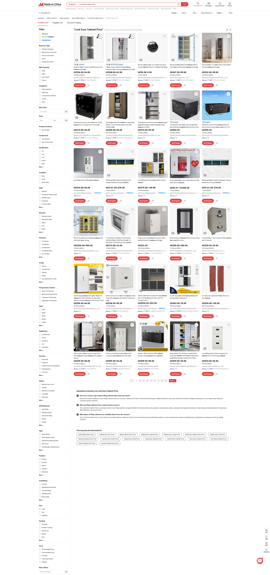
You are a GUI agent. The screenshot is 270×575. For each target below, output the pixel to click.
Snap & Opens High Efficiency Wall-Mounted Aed (184, 181)
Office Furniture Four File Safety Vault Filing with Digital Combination (120, 298)
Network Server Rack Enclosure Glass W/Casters (185, 239)
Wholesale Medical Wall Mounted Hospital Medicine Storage (118, 181)
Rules (230, 13)
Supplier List (58, 22)
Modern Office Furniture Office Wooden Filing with (150, 354)
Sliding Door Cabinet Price (149, 434)
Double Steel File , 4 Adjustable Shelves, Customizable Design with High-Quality (120, 124)
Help (194, 13)
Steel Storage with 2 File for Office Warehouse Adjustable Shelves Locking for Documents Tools (89, 298)
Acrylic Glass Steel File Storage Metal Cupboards (184, 297)
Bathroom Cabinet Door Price (194, 434)
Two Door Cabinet (99, 9)
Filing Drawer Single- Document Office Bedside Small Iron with (151, 239)
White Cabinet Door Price (128, 434)
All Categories (45, 13)
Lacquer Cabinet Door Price (110, 443)
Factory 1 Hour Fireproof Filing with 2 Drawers (216, 239)
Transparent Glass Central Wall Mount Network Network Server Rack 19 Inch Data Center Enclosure (185, 126)
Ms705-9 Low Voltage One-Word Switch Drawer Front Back (152, 66)
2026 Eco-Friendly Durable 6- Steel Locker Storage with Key (118, 354)
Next (171, 381)
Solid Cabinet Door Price (86, 434)
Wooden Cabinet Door (126, 9)
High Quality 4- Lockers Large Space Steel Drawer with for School (88, 355)
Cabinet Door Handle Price (175, 439)
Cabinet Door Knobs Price (110, 439)
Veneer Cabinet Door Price (86, 443)
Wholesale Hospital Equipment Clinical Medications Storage (216, 181)
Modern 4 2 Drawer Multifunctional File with (88, 68)
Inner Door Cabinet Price (197, 439)
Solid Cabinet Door (166, 9)
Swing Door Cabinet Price (153, 439)
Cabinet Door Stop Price (132, 439)
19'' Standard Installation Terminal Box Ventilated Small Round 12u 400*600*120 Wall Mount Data (118, 240)
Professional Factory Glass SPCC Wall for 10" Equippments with (88, 123)
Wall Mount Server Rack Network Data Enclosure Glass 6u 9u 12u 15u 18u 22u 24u (216, 126)
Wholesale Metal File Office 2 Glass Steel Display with (184, 66)
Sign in (230, 6)
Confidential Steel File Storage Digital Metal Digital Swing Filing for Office (152, 124)
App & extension (206, 13)
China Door (81, 9)
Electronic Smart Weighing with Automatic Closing (88, 239)
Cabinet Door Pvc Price (106, 434)
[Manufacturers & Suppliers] (49, 4)
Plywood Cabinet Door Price (87, 439)
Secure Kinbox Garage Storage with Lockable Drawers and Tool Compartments (152, 298)
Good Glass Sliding (86, 180)
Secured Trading (74, 22)
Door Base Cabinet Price (219, 439)
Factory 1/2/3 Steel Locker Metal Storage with (216, 66)
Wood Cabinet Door (140, 9)
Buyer (184, 13)
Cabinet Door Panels (153, 9)
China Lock (89, 9)
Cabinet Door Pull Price (217, 434)
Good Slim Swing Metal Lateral (151, 181)
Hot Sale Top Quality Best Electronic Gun (215, 297)
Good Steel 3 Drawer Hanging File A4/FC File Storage (214, 354)
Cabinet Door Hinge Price (172, 434)
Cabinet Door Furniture (112, 9)
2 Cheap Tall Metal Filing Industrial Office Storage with (120, 68)
